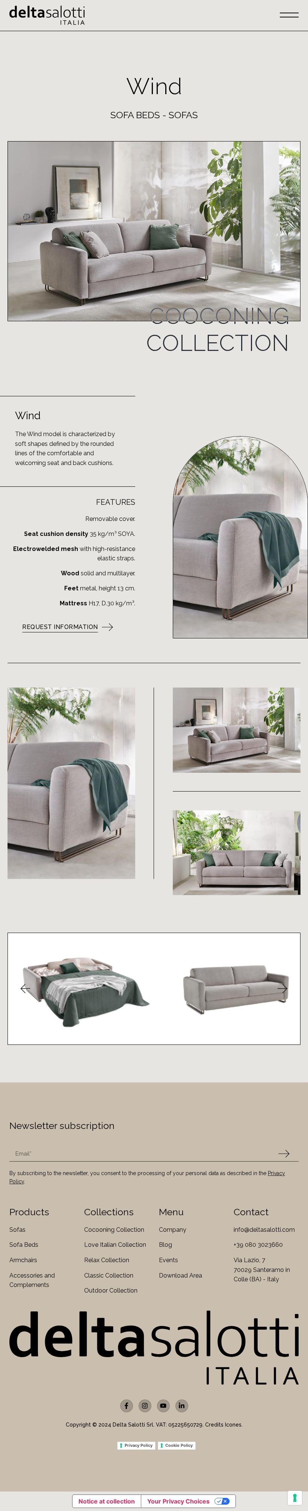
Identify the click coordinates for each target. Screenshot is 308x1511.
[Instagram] (145, 1406)
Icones (233, 1425)
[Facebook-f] (126, 1406)
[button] (24, 988)
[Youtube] (163, 1406)
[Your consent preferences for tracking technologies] (295, 1498)
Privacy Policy (138, 1445)
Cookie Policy (179, 1445)
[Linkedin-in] (181, 1406)
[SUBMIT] (284, 1153)
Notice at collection (107, 1501)
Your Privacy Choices (178, 1501)
